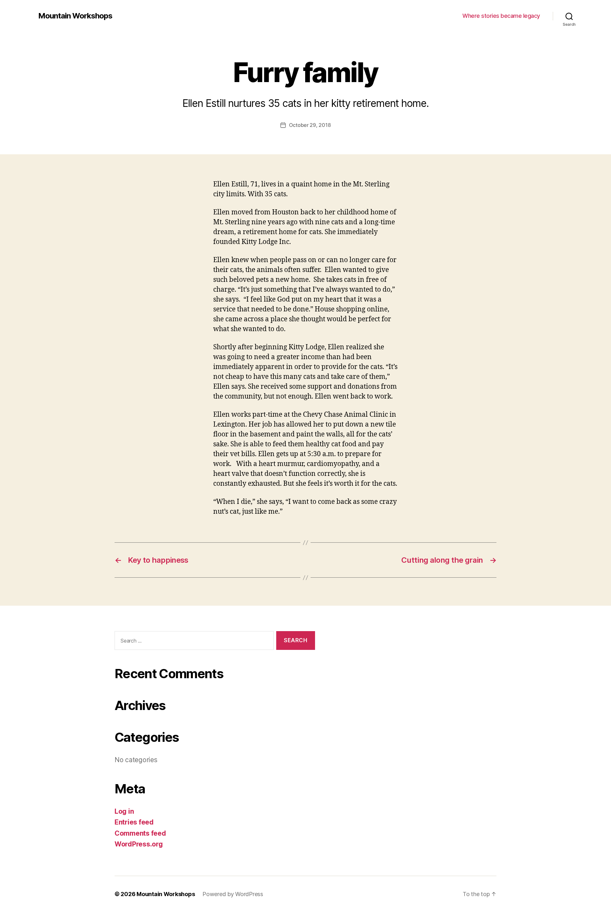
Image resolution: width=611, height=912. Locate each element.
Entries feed (134, 822)
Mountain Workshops (75, 16)
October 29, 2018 (310, 125)
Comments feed (140, 833)
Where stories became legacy (501, 15)
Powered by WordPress (232, 894)
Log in (124, 811)
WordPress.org (139, 844)
